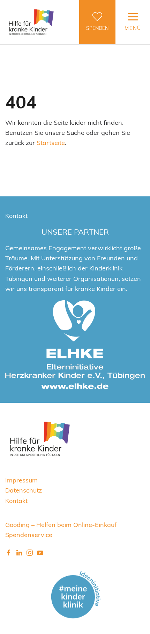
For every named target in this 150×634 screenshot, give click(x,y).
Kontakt (16, 500)
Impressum (21, 480)
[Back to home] (31, 22)
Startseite (51, 142)
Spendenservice (28, 534)
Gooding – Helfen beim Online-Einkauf (61, 524)
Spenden (97, 28)
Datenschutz (23, 490)
